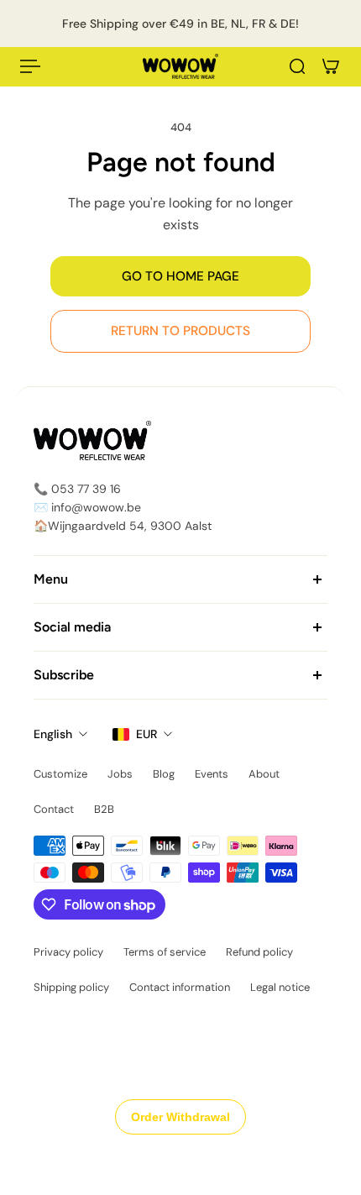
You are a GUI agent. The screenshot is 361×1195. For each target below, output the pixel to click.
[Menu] (30, 66)
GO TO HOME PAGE (180, 276)
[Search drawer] (297, 66)
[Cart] (331, 66)
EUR (146, 734)
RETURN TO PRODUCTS (180, 330)
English (53, 734)
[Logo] (180, 66)
